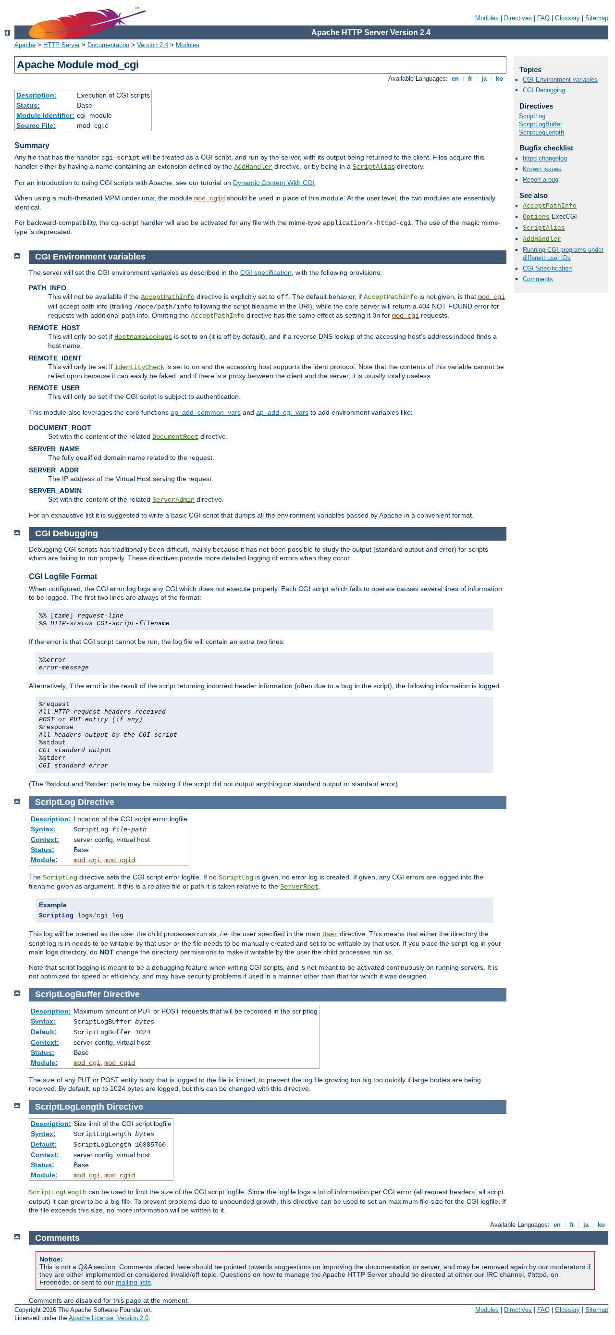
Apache (25, 45)
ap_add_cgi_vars (282, 412)
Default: (44, 1032)
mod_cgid (209, 198)
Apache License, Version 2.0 (108, 1318)
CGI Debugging (544, 90)
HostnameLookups (143, 337)
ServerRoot (299, 886)
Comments (538, 279)
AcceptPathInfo (550, 206)
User (330, 934)
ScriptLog (532, 116)
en (455, 78)
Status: (28, 105)
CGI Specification (547, 268)
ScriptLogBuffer (540, 124)
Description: (36, 95)
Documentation (108, 45)
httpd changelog (545, 158)
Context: (45, 839)
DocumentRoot (175, 437)
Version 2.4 (152, 45)
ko (499, 78)
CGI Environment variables (560, 79)
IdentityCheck (139, 367)
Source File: (36, 125)
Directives (518, 18)
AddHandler (253, 167)
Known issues (542, 169)
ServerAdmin (173, 500)
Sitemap (596, 18)
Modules (487, 18)
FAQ (543, 18)
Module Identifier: (45, 115)
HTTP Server (61, 45)
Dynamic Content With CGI (274, 182)
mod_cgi (491, 297)
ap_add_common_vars (206, 412)
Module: (44, 860)
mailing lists (133, 1282)
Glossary (567, 18)
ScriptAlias (374, 167)
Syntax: (43, 829)
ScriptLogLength (541, 132)
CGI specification (266, 272)
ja (484, 78)
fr (470, 78)
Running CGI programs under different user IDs (563, 253)
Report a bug (540, 179)
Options (536, 217)
